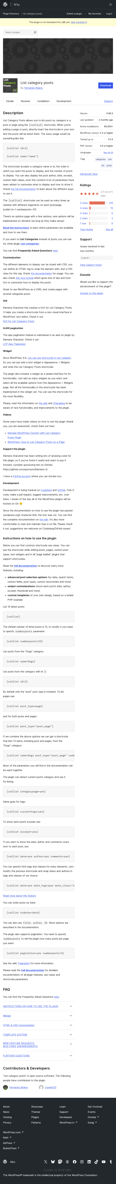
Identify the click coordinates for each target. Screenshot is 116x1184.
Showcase (37, 1106)
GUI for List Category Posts (18, 321)
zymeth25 (50, 1087)
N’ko (12, 1161)
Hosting (7, 1117)
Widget (7, 1015)
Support (108, 101)
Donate (93, 1117)
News (6, 1111)
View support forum (91, 264)
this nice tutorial (24, 277)
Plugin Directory (11, 13)
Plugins (35, 1117)
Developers (66, 1117)
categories (101, 159)
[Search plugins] (35, 32)
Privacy (7, 1122)
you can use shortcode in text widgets (49, 357)
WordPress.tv (68, 1122)
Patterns (36, 1122)
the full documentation (23, 188)
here (55, 250)
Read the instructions (16, 227)
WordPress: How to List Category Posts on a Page (36, 441)
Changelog (59, 403)
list (103, 165)
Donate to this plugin (91, 293)
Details (10, 101)
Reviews (25, 101)
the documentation (41, 273)
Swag (92, 1122)
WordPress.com (13, 1132)
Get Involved (95, 1106)
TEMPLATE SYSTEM (15, 1034)
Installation (43, 101)
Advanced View (89, 173)
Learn (63, 1106)
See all (109, 229)
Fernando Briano (33, 87)
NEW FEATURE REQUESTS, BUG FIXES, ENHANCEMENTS (20, 1045)
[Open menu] (111, 4)
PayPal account (22, 476)
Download (105, 85)
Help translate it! (79, 22)
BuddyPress (11, 1148)
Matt (7, 1137)
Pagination (24, 963)
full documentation (25, 565)
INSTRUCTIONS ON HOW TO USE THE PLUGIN (30, 1006)
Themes (35, 1111)
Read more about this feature (19, 895)
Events (91, 1111)
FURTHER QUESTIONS (16, 1055)
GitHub (61, 490)
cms (110, 159)
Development (63, 101)
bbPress (9, 1142)
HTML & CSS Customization (18, 1025)
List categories (30, 243)
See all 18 (108, 152)
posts (109, 165)
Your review (86, 229)
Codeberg (46, 490)
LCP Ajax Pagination (14, 344)
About (6, 1106)
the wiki (43, 403)
